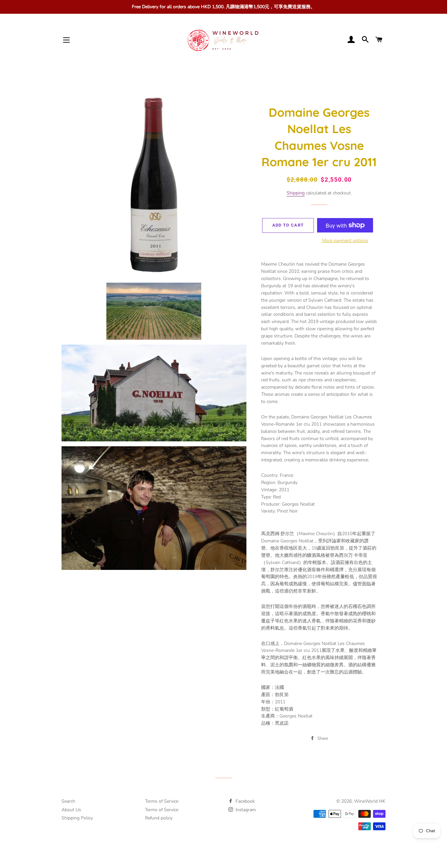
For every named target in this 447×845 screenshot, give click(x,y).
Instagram (245, 810)
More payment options (345, 240)
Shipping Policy (77, 818)
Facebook (244, 801)
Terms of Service (161, 801)
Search (68, 801)
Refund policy (158, 818)
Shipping (296, 193)
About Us (71, 810)
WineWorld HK (369, 801)
